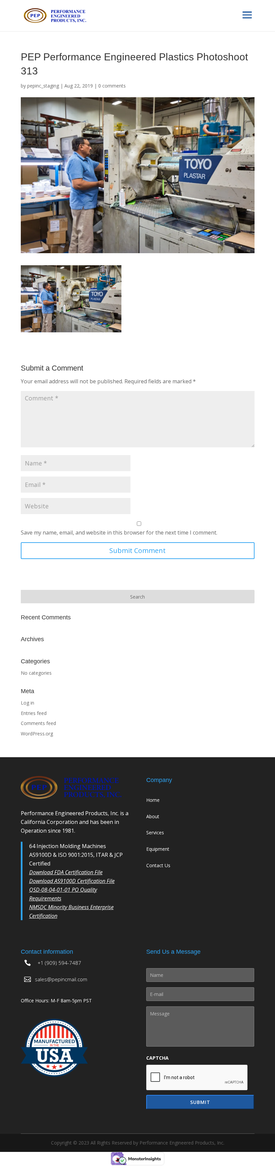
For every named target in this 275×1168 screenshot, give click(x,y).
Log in (27, 703)
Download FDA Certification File (66, 872)
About (152, 816)
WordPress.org (37, 733)
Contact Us (158, 865)
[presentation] (197, 1078)
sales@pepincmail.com (61, 979)
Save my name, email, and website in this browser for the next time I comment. (119, 532)
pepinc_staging (43, 85)
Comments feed (38, 723)
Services (155, 832)
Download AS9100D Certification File (72, 881)
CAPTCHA (157, 1058)
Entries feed (34, 713)
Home (153, 800)
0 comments (112, 85)
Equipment (157, 849)
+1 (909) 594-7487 (59, 962)
